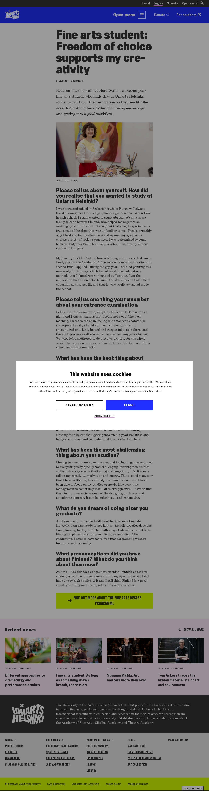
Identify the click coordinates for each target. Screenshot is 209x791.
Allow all (129, 405)
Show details (104, 416)
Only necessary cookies (80, 405)
